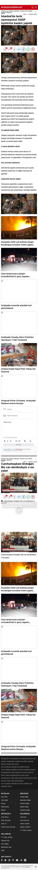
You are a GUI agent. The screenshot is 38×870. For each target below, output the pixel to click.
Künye (3, 803)
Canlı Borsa (5, 817)
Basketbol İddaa (25, 800)
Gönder (18, 445)
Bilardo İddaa (24, 807)
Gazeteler (23, 817)
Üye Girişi (4, 797)
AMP (2, 850)
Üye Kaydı (4, 800)
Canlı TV (4, 823)
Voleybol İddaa (25, 810)
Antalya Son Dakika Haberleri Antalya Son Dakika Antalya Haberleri (16, 11)
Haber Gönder (24, 823)
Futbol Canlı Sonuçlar (8, 827)
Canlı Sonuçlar (6, 820)
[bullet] (19, 441)
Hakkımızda (5, 807)
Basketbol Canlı (6, 847)
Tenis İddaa (4, 844)
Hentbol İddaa (24, 803)
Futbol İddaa (24, 797)
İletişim (3, 810)
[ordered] (16, 441)
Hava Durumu (24, 820)
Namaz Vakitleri (25, 827)
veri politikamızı (26, 866)
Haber (3, 13)
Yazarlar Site (5, 840)
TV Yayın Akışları (26, 830)
